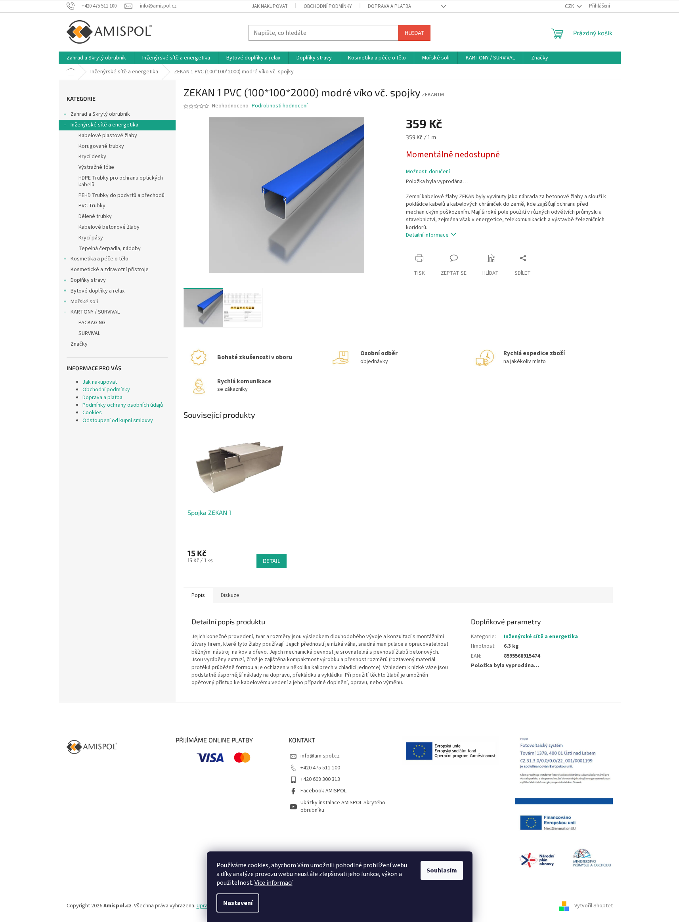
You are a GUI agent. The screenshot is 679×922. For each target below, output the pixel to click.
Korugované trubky (101, 146)
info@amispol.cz (320, 756)
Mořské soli (84, 302)
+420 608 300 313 (320, 779)
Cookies (92, 413)
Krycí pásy (90, 238)
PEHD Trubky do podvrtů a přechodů (121, 195)
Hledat (414, 32)
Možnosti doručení (428, 172)
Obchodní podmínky (328, 6)
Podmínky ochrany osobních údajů (122, 405)
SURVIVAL (89, 333)
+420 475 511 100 (320, 768)
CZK (570, 6)
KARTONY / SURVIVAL (95, 312)
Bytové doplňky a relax (97, 291)
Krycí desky (92, 157)
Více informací (273, 882)
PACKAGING (91, 323)
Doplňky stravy (88, 280)
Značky (79, 344)
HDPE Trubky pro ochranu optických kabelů (120, 181)
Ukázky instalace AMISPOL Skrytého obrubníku (342, 806)
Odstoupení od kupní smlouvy (117, 421)
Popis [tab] (198, 595)
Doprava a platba (389, 6)
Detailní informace (427, 235)
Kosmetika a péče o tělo (99, 259)
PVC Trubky (91, 206)
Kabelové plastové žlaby (107, 136)
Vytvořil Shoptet (593, 906)
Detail (271, 560)
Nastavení (237, 903)
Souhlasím (442, 870)
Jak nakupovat (270, 6)
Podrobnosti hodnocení (280, 106)
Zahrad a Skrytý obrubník (100, 114)
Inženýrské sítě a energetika (104, 125)
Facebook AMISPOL (323, 791)
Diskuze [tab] (230, 595)
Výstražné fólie (96, 167)
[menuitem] (96, 58)
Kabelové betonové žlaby (109, 227)
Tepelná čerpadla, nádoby (109, 248)
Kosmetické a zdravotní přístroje (110, 270)
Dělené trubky (95, 216)
